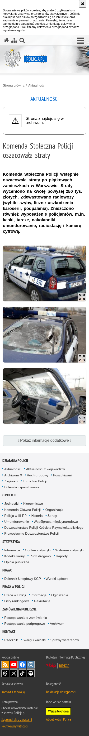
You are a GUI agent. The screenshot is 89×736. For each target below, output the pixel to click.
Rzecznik (11, 640)
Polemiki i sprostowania (21, 487)
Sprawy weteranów (64, 640)
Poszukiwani (62, 475)
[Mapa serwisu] (14, 40)
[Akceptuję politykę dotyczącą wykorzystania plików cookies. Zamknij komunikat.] (82, 4)
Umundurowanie (16, 521)
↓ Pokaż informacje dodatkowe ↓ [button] (44, 440)
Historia (37, 516)
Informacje (12, 550)
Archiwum (57, 623)
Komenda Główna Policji (22, 510)
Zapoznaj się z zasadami (16, 719)
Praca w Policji (13, 586)
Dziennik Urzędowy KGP (22, 579)
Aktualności (36, 85)
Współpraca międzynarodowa (56, 521)
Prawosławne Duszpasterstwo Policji (31, 533)
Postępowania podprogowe (24, 623)
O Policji (9, 495)
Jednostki (11, 503)
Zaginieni (11, 481)
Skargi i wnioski (34, 640)
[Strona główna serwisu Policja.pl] (6, 40)
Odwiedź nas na (14, 664)
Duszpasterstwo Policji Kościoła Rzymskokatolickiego (44, 527)
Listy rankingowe (16, 601)
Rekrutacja (42, 601)
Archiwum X (13, 475)
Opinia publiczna (16, 562)
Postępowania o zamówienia (25, 618)
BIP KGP (64, 665)
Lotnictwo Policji (35, 481)
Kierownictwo (33, 503)
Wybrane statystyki (69, 550)
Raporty (62, 556)
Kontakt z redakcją (13, 691)
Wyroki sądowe (57, 579)
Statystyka (11, 541)
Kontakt (8, 631)
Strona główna (13, 85)
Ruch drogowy (37, 475)
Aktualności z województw (45, 469)
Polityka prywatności (14, 726)
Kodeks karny (14, 556)
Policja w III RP (15, 516)
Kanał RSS (5, 664)
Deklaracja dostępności (60, 691)
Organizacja (54, 510)
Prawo (7, 570)
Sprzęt (52, 516)
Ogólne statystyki (38, 550)
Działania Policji (15, 460)
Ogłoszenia (59, 595)
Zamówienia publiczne (19, 609)
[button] (80, 41)
